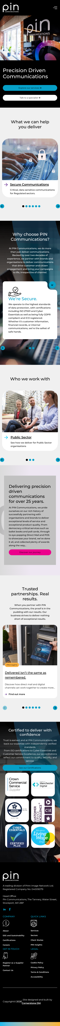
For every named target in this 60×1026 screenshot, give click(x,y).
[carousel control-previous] (2, 206)
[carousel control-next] (58, 206)
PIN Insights (12, 665)
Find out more (17, 694)
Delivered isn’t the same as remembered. (25, 675)
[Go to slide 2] (26, 206)
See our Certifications (30, 768)
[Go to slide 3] (30, 206)
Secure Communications (29, 184)
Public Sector (21, 437)
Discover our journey (30, 552)
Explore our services (29, 88)
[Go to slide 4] (33, 206)
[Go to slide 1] (23, 206)
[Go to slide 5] (36, 206)
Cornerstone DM (31, 1003)
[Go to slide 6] (39, 206)
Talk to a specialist (29, 98)
